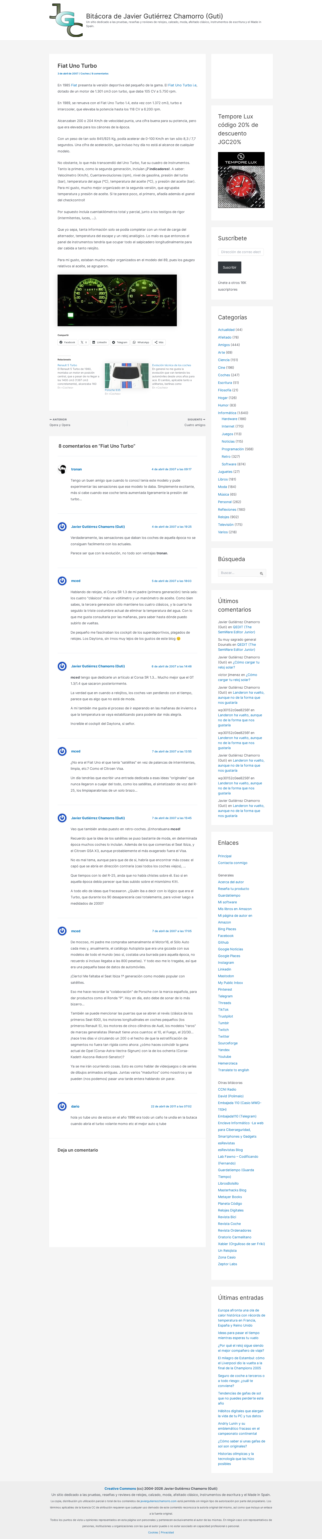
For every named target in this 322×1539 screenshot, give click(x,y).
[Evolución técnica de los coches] (176, 376)
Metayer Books (230, 1197)
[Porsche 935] (127, 375)
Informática (227, 413)
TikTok (223, 1010)
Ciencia (224, 360)
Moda (222, 487)
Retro (226, 456)
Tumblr (223, 1023)
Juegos (227, 434)
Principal (224, 856)
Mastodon (226, 976)
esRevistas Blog (230, 1150)
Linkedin (224, 969)
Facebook (226, 936)
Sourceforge (228, 1043)
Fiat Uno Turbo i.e (182, 85)
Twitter (223, 1036)
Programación (233, 449)
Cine (221, 368)
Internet (228, 426)
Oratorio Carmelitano (234, 1237)
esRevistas (226, 1143)
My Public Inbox (230, 983)
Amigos (224, 345)
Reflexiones (227, 509)
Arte (221, 352)
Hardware (229, 419)
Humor (223, 405)
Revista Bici (227, 1217)
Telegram (225, 996)
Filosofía (224, 390)
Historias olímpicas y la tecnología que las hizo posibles (236, 1459)
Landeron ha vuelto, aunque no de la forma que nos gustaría (241, 697)
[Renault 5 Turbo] (81, 376)
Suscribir (229, 267)
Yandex (224, 1050)
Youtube (224, 1057)
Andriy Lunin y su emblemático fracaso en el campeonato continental (239, 1428)
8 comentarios (100, 73)
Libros (223, 479)
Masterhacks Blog (232, 1190)
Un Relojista (227, 1251)
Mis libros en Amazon (235, 909)
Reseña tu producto (233, 889)
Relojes (223, 517)
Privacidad (167, 1532)
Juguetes (225, 472)
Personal (225, 502)
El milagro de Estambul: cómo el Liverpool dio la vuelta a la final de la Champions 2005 (241, 1363)
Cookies (153, 1532)
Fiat (74, 85)
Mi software (227, 902)
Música (223, 494)
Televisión (226, 525)
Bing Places (227, 929)
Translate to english (233, 1070)
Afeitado (224, 337)
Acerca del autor (231, 882)
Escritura (225, 383)
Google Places (229, 956)
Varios (223, 532)
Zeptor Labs (227, 1264)
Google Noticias (230, 949)
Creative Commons (120, 1489)
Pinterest (225, 989)
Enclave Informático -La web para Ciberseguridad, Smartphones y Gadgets (240, 1129)
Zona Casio (227, 1257)
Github (223, 942)
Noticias (228, 441)
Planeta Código (230, 1203)
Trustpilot (225, 1016)
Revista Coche (229, 1224)
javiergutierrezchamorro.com (159, 1501)
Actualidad (226, 330)
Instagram (226, 963)
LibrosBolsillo (228, 1183)
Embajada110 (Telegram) (237, 1116)
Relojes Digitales (231, 1210)
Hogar (223, 398)
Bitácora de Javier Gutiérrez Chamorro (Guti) (154, 16)
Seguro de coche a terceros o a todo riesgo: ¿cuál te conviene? (241, 1381)
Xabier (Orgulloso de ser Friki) (241, 1244)
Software (229, 464)
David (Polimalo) (231, 1096)
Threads (224, 1003)
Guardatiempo (229, 895)
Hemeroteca (227, 1063)
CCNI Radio (227, 1089)
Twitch (223, 1030)
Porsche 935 (113, 390)
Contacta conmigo (232, 863)
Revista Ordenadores (234, 1230)
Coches (85, 73)
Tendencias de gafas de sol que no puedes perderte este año (240, 1398)
